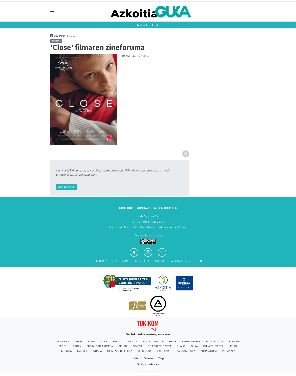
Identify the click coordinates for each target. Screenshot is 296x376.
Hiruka (233, 346)
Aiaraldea (62, 341)
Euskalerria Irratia (100, 346)
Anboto (132, 341)
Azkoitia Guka (214, 341)
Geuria (122, 346)
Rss (201, 261)
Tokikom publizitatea (148, 364)
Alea (104, 341)
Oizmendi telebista (119, 351)
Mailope (82, 351)
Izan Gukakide (66, 187)
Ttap (161, 358)
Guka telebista (213, 346)
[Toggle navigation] (52, 12)
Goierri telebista (159, 346)
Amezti (116, 341)
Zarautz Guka (186, 351)
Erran (77, 346)
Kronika (66, 351)
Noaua (97, 351)
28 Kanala (228, 351)
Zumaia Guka (209, 351)
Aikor (78, 341)
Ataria (172, 341)
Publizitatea (141, 261)
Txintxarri (164, 351)
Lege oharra (120, 261)
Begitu (63, 346)
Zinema (56, 40)
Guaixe (181, 346)
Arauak (159, 261)
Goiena (137, 346)
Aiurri (91, 341)
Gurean (148, 358)
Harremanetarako (181, 261)
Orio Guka (144, 351)
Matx (135, 358)
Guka (194, 346)
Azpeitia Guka (191, 341)
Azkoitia (148, 25)
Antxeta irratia (152, 341)
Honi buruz (100, 261)
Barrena (234, 341)
